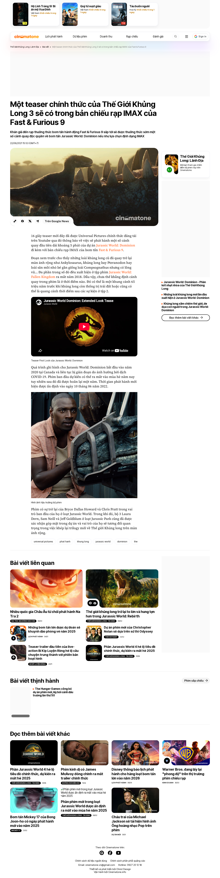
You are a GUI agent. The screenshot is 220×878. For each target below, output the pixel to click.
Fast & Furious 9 (111, 250)
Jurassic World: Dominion (115, 245)
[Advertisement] (110, 73)
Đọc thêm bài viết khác (184, 317)
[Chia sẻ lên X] (30, 221)
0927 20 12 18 (134, 864)
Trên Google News (57, 221)
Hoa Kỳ (132, 9)
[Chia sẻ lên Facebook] (22, 221)
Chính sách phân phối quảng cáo (127, 860)
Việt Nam (35, 13)
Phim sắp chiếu (194, 680)
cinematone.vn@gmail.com (100, 864)
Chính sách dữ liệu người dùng (91, 860)
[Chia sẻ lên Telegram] (37, 221)
